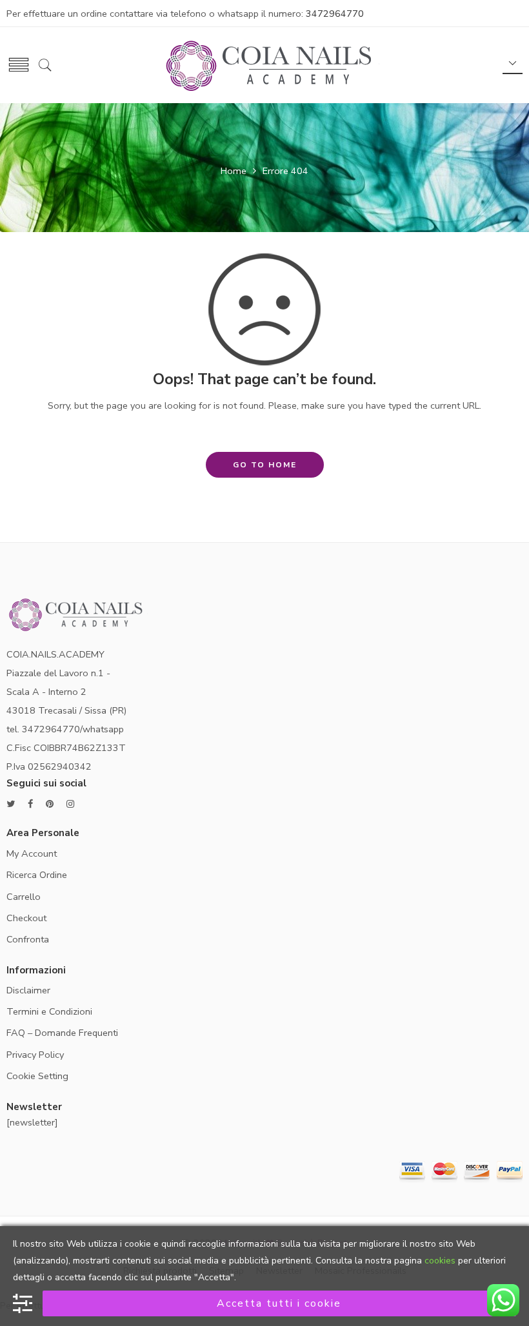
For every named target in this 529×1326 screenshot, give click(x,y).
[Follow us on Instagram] (70, 804)
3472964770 (335, 13)
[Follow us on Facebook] (30, 804)
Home (233, 170)
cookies (439, 1260)
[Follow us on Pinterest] (50, 804)
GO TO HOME (265, 465)
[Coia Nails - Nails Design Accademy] (271, 64)
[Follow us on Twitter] (10, 804)
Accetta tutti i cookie (279, 1303)
